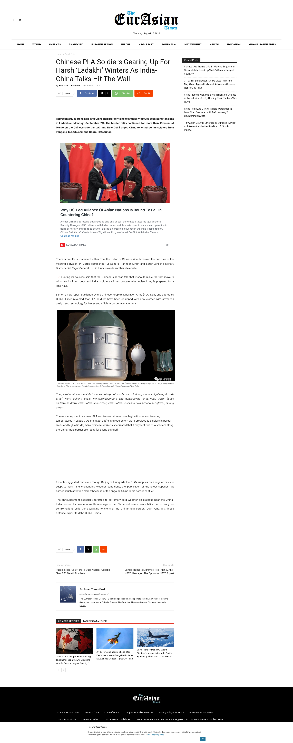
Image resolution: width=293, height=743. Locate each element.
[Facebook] (14, 20)
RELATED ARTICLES (68, 621)
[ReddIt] (103, 549)
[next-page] (63, 670)
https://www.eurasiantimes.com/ (94, 594)
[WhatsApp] (96, 549)
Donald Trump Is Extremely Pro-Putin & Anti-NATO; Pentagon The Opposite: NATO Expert (149, 571)
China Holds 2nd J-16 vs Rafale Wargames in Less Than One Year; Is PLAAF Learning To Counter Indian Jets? (208, 112)
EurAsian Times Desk (69, 85)
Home (59, 54)
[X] (20, 20)
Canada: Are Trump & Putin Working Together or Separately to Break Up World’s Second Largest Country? (73, 660)
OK (203, 739)
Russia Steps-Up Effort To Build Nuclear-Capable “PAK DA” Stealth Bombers (83, 571)
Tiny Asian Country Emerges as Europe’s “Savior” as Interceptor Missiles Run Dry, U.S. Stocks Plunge (210, 126)
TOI (58, 277)
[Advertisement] (115, 108)
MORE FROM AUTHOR (95, 621)
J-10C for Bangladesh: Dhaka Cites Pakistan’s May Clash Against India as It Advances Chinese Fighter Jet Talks (114, 655)
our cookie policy (156, 735)
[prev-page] (58, 670)
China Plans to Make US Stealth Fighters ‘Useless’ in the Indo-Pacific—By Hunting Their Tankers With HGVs (155, 653)
